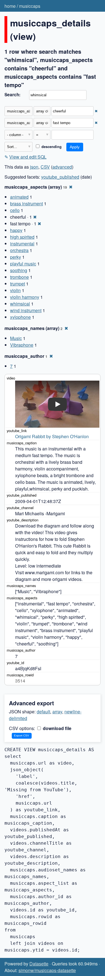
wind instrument (25, 310)
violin (15, 290)
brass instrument (26, 203)
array (57, 711)
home (10, 6)
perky (15, 257)
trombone (19, 277)
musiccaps (29, 6)
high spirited (22, 237)
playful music (23, 263)
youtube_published (60, 177)
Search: (12, 95)
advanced (62, 167)
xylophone (20, 317)
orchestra (19, 250)
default (43, 711)
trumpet (17, 283)
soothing (18, 270)
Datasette (38, 963)
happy (16, 230)
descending (51, 146)
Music (16, 338)
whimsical (20, 303)
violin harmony (24, 297)
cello (15, 210)
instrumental (22, 243)
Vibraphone (21, 345)
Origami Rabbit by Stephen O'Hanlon (52, 436)
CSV (45, 167)
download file (56, 728)
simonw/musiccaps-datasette (47, 970)
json (34, 167)
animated (19, 197)
